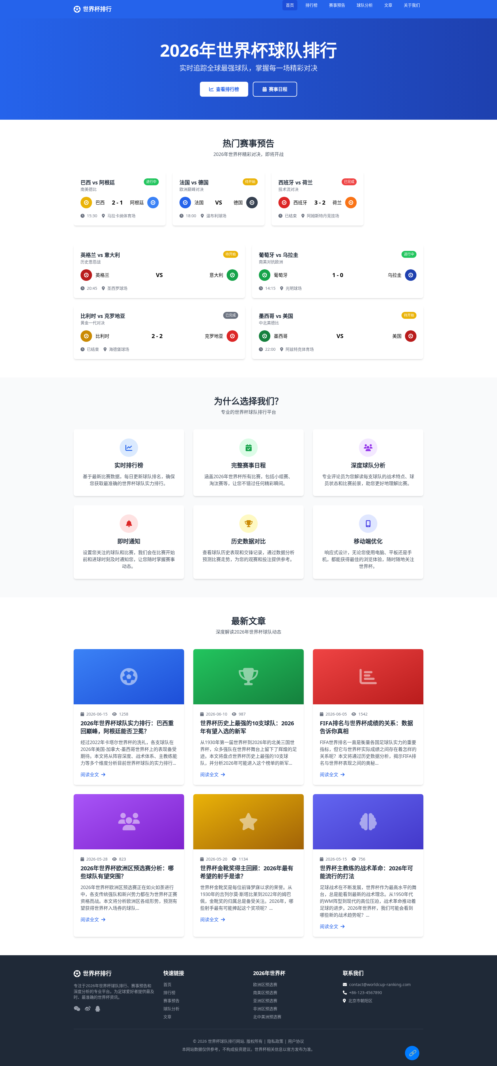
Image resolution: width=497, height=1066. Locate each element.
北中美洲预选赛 (267, 1016)
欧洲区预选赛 (265, 984)
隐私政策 (275, 1041)
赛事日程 (278, 89)
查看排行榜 (227, 89)
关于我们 (412, 5)
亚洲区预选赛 (265, 1000)
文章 (388, 5)
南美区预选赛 (265, 992)
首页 (290, 5)
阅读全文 (90, 774)
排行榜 (311, 5)
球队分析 (365, 5)
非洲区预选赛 (265, 1008)
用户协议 (296, 1041)
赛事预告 (337, 5)
